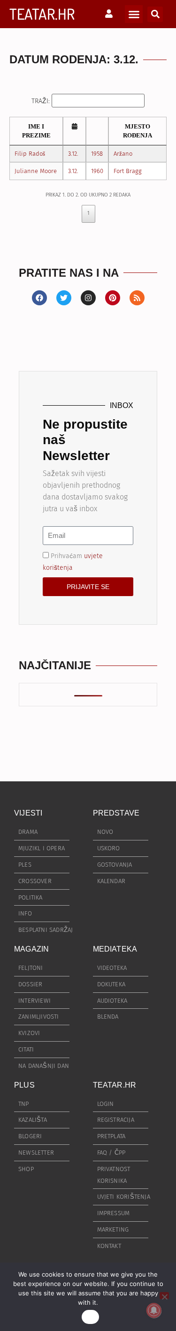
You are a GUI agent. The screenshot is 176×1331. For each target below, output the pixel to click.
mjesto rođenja (137, 131)
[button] (134, 14)
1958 (97, 153)
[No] (164, 1295)
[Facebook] (39, 297)
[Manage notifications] (153, 1310)
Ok (90, 1317)
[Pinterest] (112, 297)
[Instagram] (88, 297)
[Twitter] (63, 297)
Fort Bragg (128, 170)
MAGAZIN (31, 949)
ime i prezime (36, 131)
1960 (97, 170)
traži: (41, 101)
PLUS (24, 1085)
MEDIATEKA (115, 949)
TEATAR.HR (42, 13)
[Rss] (137, 297)
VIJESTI (28, 813)
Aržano (123, 153)
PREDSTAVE (116, 813)
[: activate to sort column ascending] (74, 131)
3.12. (73, 153)
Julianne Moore (36, 170)
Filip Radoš (30, 153)
